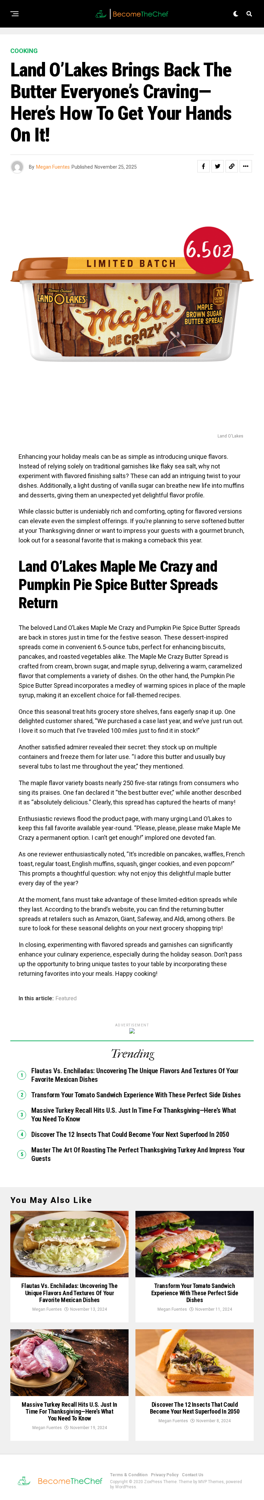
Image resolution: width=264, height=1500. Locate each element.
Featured (66, 998)
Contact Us (193, 1474)
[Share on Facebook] (203, 166)
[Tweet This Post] (217, 166)
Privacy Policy (164, 1474)
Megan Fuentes (53, 167)
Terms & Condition (128, 1474)
